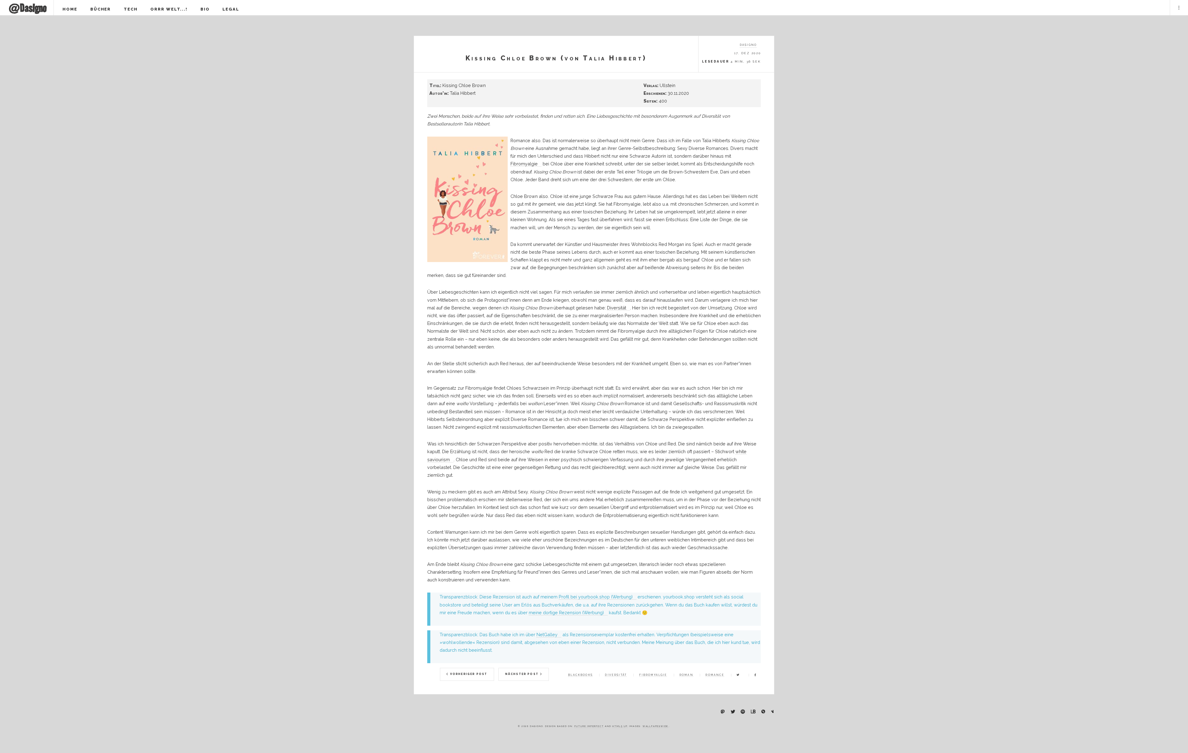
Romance (714, 674)
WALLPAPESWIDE (655, 726)
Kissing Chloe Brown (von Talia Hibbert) (556, 58)
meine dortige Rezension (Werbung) (566, 612)
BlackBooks (580, 674)
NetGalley (546, 634)
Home (69, 9)
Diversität (616, 307)
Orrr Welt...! (168, 9)
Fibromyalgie (524, 163)
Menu (1179, 7)
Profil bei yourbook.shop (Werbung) (596, 596)
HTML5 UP (619, 726)
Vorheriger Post (468, 674)
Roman (686, 674)
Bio (205, 9)
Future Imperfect (589, 726)
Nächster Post (522, 674)
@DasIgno (28, 7)
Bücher (100, 9)
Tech (131, 9)
